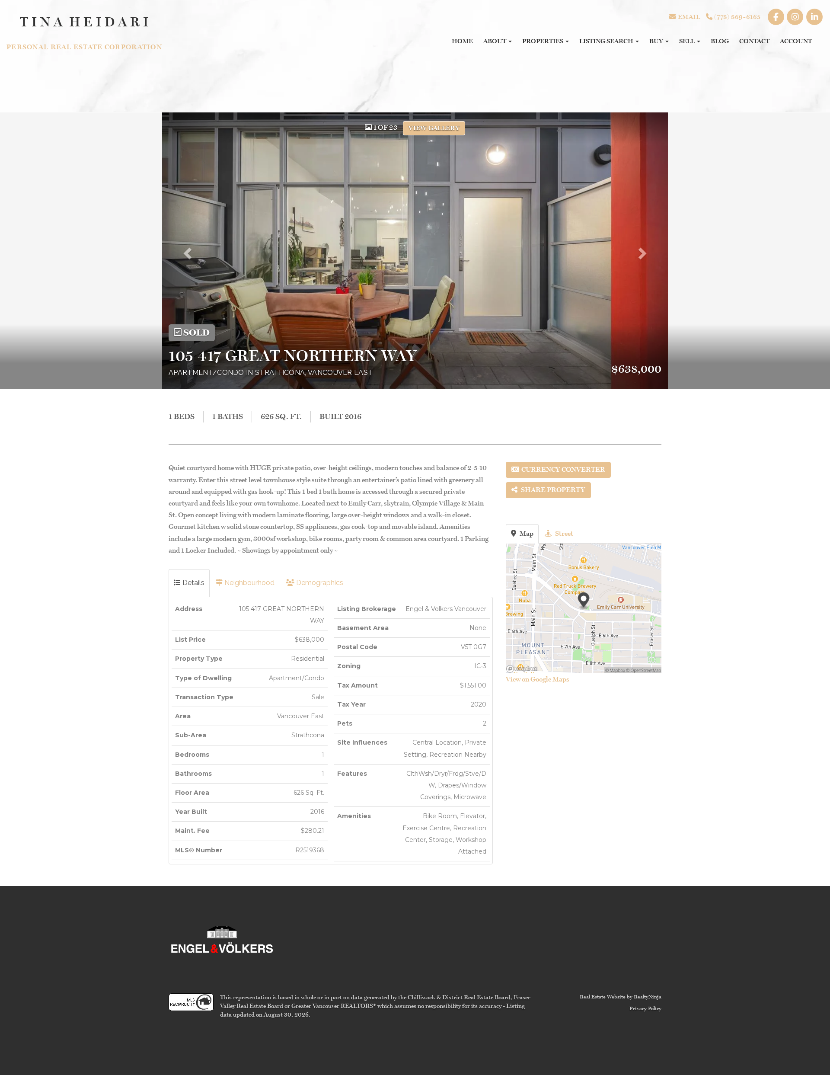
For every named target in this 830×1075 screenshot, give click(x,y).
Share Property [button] (552, 490)
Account (796, 41)
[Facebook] (776, 17)
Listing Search (607, 41)
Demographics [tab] (318, 583)
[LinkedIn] (814, 17)
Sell (687, 41)
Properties (543, 41)
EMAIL (688, 17)
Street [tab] (563, 533)
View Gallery (434, 128)
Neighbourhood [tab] (249, 583)
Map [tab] (525, 533)
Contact (754, 41)
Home (462, 41)
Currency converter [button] (563, 469)
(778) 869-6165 (737, 17)
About (495, 41)
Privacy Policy (645, 1008)
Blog (720, 41)
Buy (656, 41)
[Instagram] (795, 17)
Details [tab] (192, 583)
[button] (192, 250)
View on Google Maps (537, 679)
